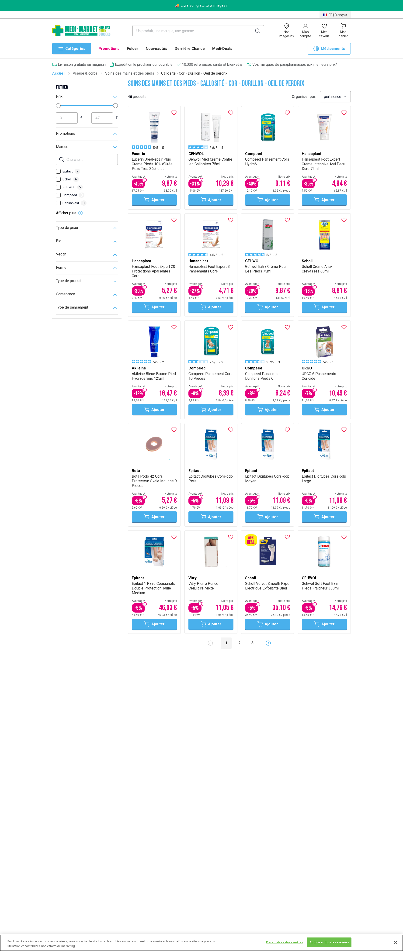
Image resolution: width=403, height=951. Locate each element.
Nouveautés (156, 48)
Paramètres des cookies (284, 942)
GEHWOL (72, 187)
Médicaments (333, 48)
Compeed (73, 195)
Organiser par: (304, 97)
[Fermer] (395, 942)
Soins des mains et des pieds (129, 73)
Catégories (75, 48)
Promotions (108, 48)
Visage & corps (85, 73)
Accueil (58, 73)
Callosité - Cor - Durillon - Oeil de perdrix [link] (194, 73)
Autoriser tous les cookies (329, 942)
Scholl (70, 179)
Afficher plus (66, 213)
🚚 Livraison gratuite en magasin (201, 5)
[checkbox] (58, 171)
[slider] (58, 105)
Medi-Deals (222, 48)
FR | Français (338, 15)
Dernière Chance (190, 48)
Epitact (70, 171)
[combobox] (335, 96)
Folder (132, 48)
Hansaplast (74, 203)
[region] (201, 942)
